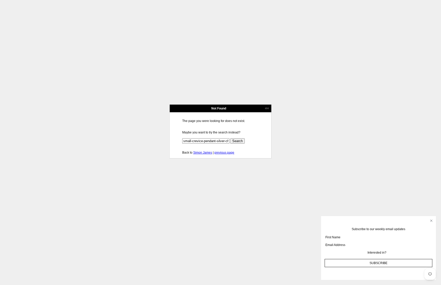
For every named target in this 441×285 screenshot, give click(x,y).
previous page (224, 152)
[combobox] (376, 252)
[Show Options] (431, 252)
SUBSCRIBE (378, 263)
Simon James (202, 152)
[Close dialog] (431, 220)
